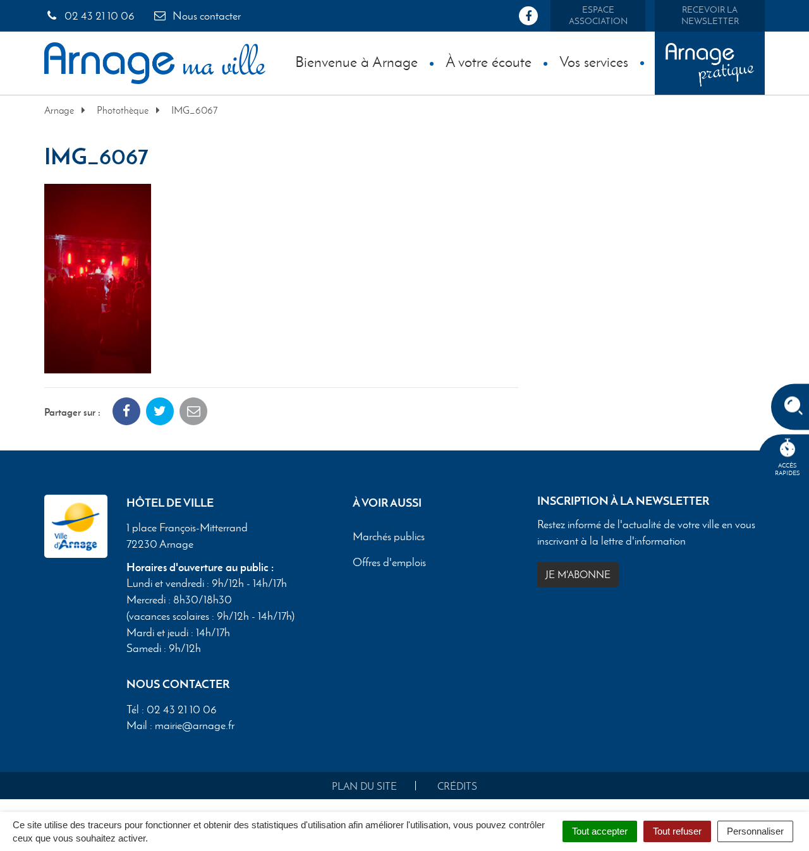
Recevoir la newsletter (710, 15)
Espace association (598, 15)
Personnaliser (755, 831)
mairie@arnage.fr (194, 725)
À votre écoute (489, 61)
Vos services (593, 61)
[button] (97, 277)
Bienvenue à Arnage (356, 61)
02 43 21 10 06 (98, 16)
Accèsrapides (787, 469)
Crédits (457, 786)
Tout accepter (600, 831)
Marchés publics (389, 537)
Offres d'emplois (389, 563)
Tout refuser (677, 831)
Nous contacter (205, 16)
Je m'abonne (578, 575)
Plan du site (364, 786)
